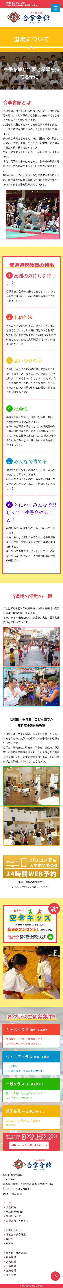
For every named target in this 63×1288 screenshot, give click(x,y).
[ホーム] (28, 22)
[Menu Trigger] (55, 8)
